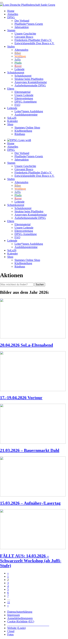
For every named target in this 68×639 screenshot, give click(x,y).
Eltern (10, 88)
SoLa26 (11, 117)
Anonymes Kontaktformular (31, 82)
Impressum (13, 614)
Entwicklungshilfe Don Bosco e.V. (34, 43)
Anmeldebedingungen (20, 618)
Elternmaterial (22, 91)
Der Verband (22, 20)
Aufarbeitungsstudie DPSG (30, 85)
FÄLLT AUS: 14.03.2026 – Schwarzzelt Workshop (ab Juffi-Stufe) (30, 561)
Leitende (19, 69)
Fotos (10, 634)
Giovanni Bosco (24, 36)
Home (10, 10)
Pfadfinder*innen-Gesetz (29, 23)
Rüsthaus (20, 134)
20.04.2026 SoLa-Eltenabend (26, 345)
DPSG (11, 17)
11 (8, 602)
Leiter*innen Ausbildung (29, 111)
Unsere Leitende (24, 95)
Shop (10, 124)
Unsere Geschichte (25, 33)
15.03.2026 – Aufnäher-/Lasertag (30, 503)
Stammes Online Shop (27, 127)
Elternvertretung (24, 98)
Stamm (11, 30)
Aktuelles (12, 14)
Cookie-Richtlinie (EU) (20, 621)
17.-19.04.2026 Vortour (21, 397)
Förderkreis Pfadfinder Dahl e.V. (33, 40)
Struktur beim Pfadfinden (29, 78)
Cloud (10, 631)
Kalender (12, 121)
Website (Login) (16, 627)
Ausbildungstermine (26, 114)
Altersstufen (21, 49)
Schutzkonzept (15, 72)
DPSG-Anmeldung (26, 101)
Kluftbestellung (23, 130)
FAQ (17, 104)
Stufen (11, 46)
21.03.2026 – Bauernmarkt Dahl (29, 450)
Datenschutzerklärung (19, 611)
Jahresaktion (22, 27)
